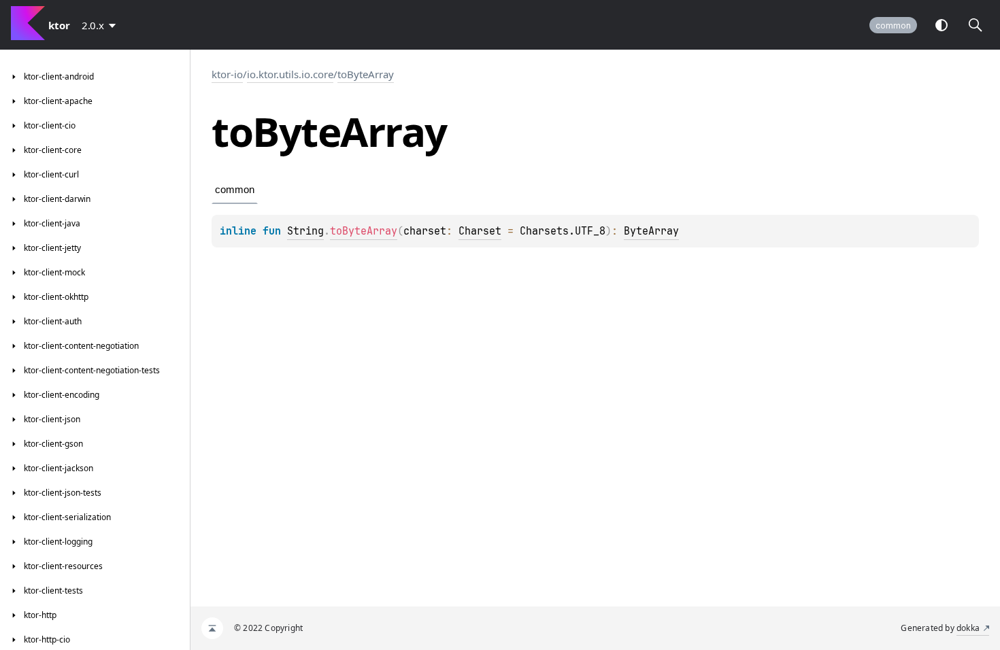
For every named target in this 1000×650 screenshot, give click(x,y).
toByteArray (365, 74)
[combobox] (101, 25)
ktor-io (227, 74)
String (305, 231)
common (893, 25)
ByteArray (651, 231)
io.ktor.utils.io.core (290, 74)
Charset (480, 231)
